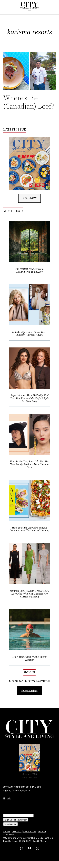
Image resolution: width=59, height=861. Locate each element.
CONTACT (16, 831)
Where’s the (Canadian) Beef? (28, 102)
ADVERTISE (8, 834)
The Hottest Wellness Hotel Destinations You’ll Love (29, 270)
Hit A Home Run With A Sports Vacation (29, 658)
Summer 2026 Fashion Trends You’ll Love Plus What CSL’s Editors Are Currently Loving (29, 593)
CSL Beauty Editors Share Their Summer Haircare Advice (29, 333)
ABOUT (6, 831)
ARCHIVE (42, 831)
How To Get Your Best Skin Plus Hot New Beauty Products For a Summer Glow (29, 464)
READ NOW (29, 198)
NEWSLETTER (29, 831)
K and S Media (39, 841)
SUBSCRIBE (29, 690)
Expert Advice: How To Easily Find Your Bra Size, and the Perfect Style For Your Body (29, 398)
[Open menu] (29, 11)
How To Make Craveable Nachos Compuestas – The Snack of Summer (29, 529)
